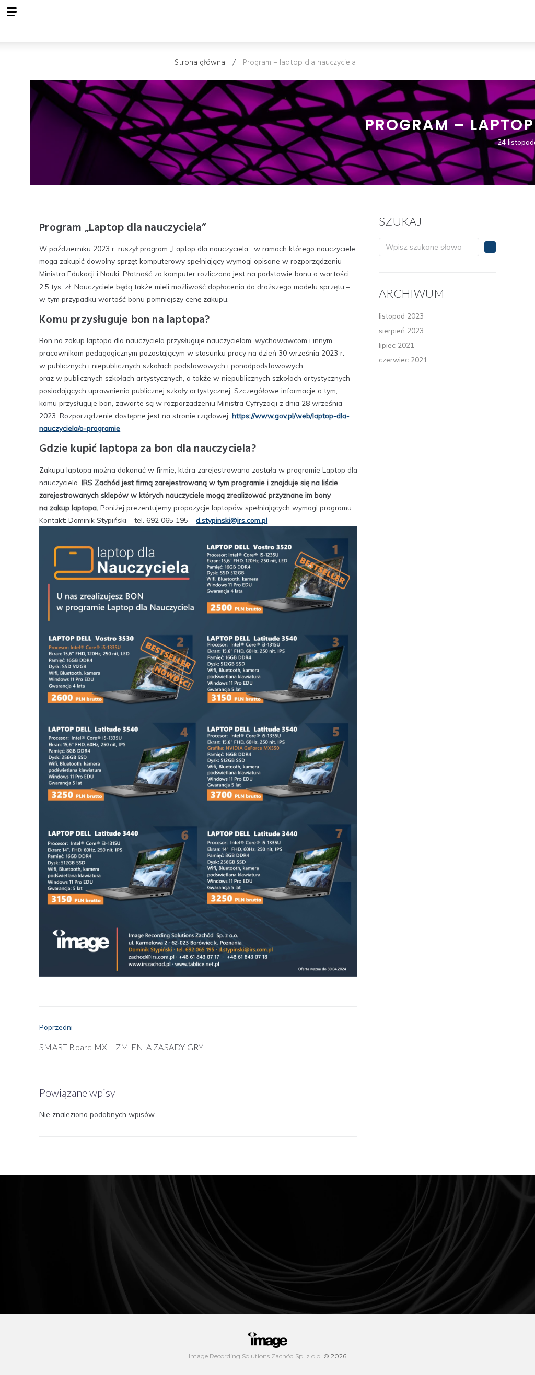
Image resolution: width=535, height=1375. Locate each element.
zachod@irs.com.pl (425, 1215)
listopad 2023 (401, 315)
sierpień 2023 (401, 330)
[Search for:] (429, 247)
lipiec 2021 (396, 344)
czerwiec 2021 (403, 359)
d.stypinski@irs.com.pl (232, 519)
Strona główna (200, 62)
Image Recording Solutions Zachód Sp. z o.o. (256, 1356)
